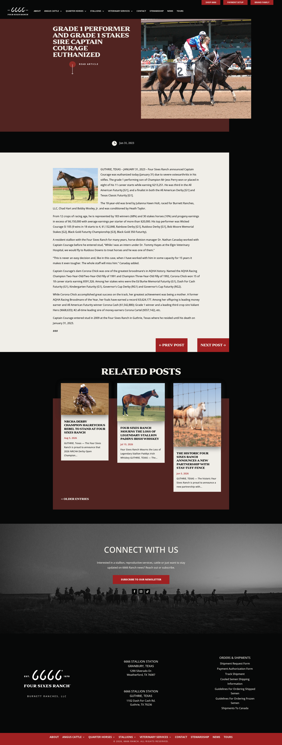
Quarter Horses (74, 11)
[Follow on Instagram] (141, 591)
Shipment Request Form (235, 663)
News (170, 11)
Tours (180, 11)
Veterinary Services (119, 11)
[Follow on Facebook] (134, 591)
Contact (141, 11)
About (37, 11)
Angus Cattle (51, 11)
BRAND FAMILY (262, 2)
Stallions (95, 11)
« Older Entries (75, 498)
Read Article (89, 64)
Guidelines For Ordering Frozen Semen (235, 701)
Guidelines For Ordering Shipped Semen (235, 691)
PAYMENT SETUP (235, 2)
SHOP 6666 (211, 2)
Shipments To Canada (234, 708)
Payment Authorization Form (235, 669)
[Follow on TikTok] (147, 591)
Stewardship (157, 11)
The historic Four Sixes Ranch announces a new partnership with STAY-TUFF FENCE (193, 460)
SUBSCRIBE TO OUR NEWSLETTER (141, 579)
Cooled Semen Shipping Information (235, 681)
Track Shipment (235, 674)
